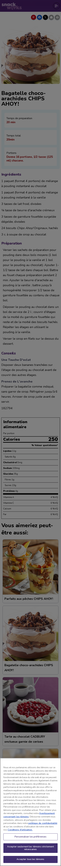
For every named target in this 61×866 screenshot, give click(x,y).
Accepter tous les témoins (30, 859)
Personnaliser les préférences (31, 836)
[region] (30, 812)
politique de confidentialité (42, 823)
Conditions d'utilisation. (20, 829)
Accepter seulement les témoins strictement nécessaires (30, 848)
